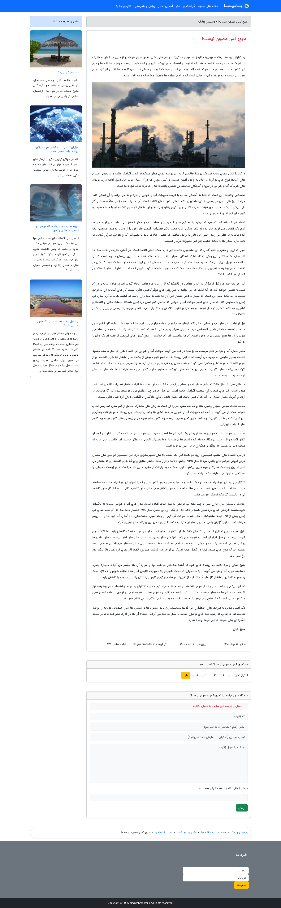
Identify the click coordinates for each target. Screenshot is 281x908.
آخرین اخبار (165, 6)
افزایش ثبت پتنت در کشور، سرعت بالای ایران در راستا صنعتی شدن (57, 149)
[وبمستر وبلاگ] (237, 6)
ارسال (241, 807)
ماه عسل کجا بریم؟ (68, 73)
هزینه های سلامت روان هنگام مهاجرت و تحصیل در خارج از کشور (57, 229)
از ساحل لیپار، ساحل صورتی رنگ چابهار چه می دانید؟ (58, 324)
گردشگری (189, 6)
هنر (178, 6)
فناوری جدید (123, 6)
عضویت (241, 885)
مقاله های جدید (208, 6)
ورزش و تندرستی (144, 6)
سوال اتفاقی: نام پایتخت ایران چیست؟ (223, 788)
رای (186, 675)
